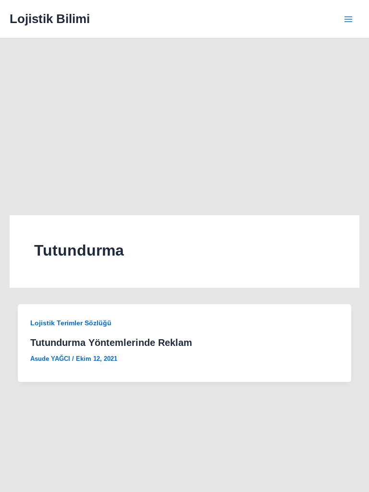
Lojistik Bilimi (50, 19)
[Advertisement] (184, 110)
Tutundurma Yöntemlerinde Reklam (111, 342)
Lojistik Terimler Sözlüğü (70, 323)
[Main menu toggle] (349, 19)
